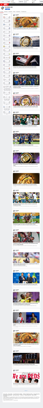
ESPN (5, 4)
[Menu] (1, 4)
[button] (40, 4)
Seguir (7, 9)
